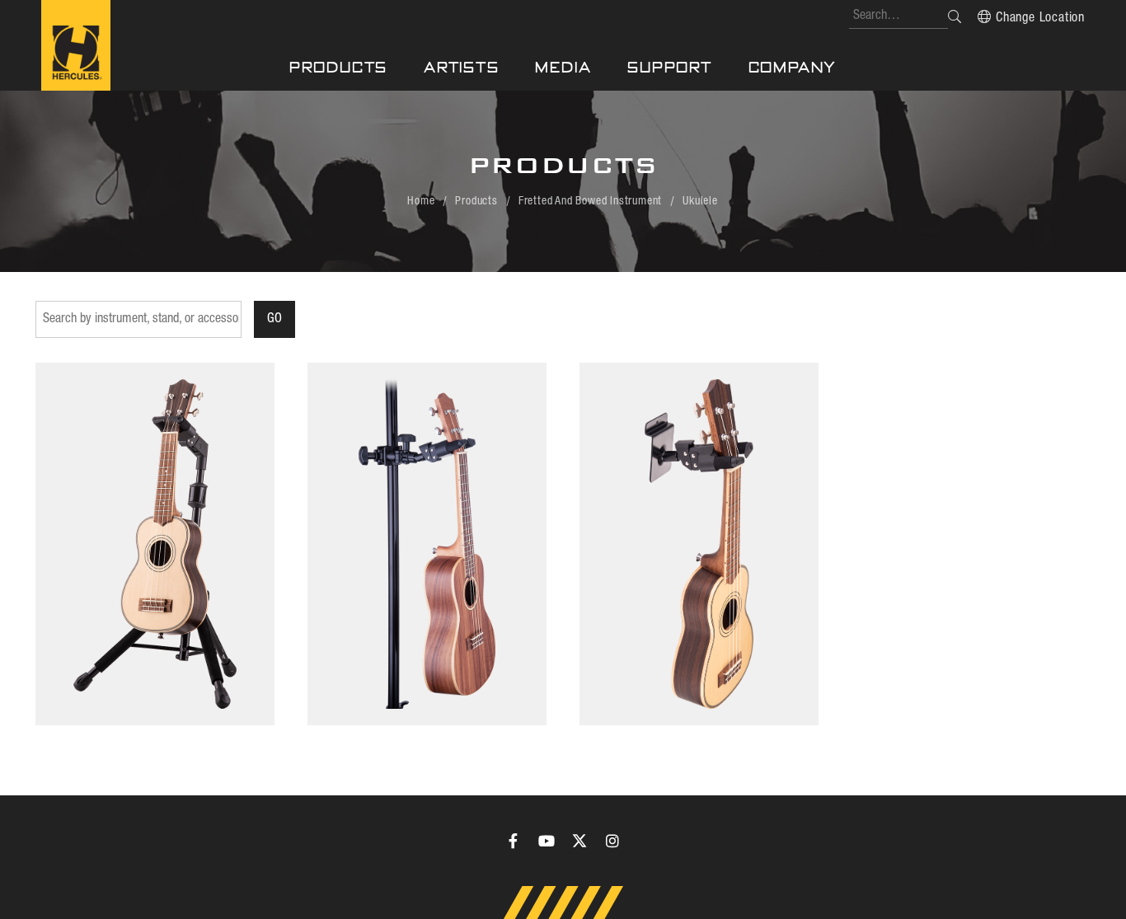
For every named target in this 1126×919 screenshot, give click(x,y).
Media (563, 67)
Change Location (1040, 18)
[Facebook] (513, 840)
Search (954, 16)
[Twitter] (579, 840)
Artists (462, 67)
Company (792, 67)
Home (420, 201)
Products (338, 67)
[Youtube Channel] (546, 840)
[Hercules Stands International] (75, 45)
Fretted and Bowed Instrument (590, 201)
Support (669, 67)
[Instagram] (612, 840)
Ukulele (700, 201)
